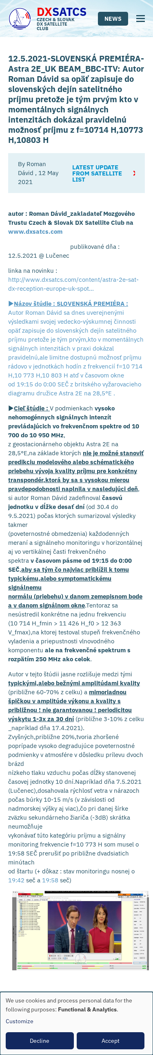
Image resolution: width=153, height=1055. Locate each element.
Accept (111, 1040)
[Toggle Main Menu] (140, 18)
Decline (39, 1040)
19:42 (16, 880)
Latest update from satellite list (97, 173)
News (113, 18)
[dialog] (76, 1023)
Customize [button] (19, 1021)
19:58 (50, 880)
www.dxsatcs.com (35, 231)
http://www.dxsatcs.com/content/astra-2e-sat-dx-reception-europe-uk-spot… (73, 284)
